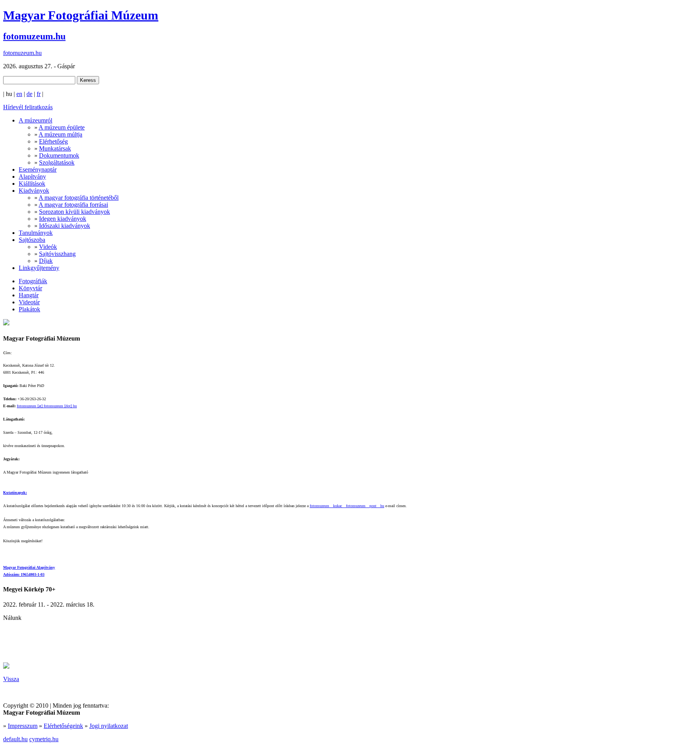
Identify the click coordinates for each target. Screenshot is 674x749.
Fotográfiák (33, 281)
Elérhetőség (53, 141)
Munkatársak (55, 148)
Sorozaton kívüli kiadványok (74, 211)
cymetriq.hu (44, 739)
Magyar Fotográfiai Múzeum (80, 15)
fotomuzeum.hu (34, 36)
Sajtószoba (32, 239)
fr (39, 94)
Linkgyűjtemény (39, 267)
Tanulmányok (36, 232)
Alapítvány (32, 176)
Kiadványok (34, 190)
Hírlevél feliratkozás (28, 107)
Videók (48, 246)
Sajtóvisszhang (57, 253)
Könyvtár (30, 288)
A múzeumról (35, 120)
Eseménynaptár (38, 169)
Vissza (11, 679)
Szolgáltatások (56, 162)
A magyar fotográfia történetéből (79, 197)
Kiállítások (32, 183)
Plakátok (29, 309)
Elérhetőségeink (63, 725)
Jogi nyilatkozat (108, 725)
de (29, 94)
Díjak (46, 260)
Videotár (29, 302)
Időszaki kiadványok (64, 225)
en (19, 94)
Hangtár (29, 295)
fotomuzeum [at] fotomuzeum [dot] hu (47, 406)
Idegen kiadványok (62, 218)
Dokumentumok (59, 155)
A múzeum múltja (60, 134)
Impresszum (22, 725)
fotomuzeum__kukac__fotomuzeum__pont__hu (347, 506)
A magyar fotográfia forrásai (73, 204)
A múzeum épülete (62, 127)
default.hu (15, 739)
